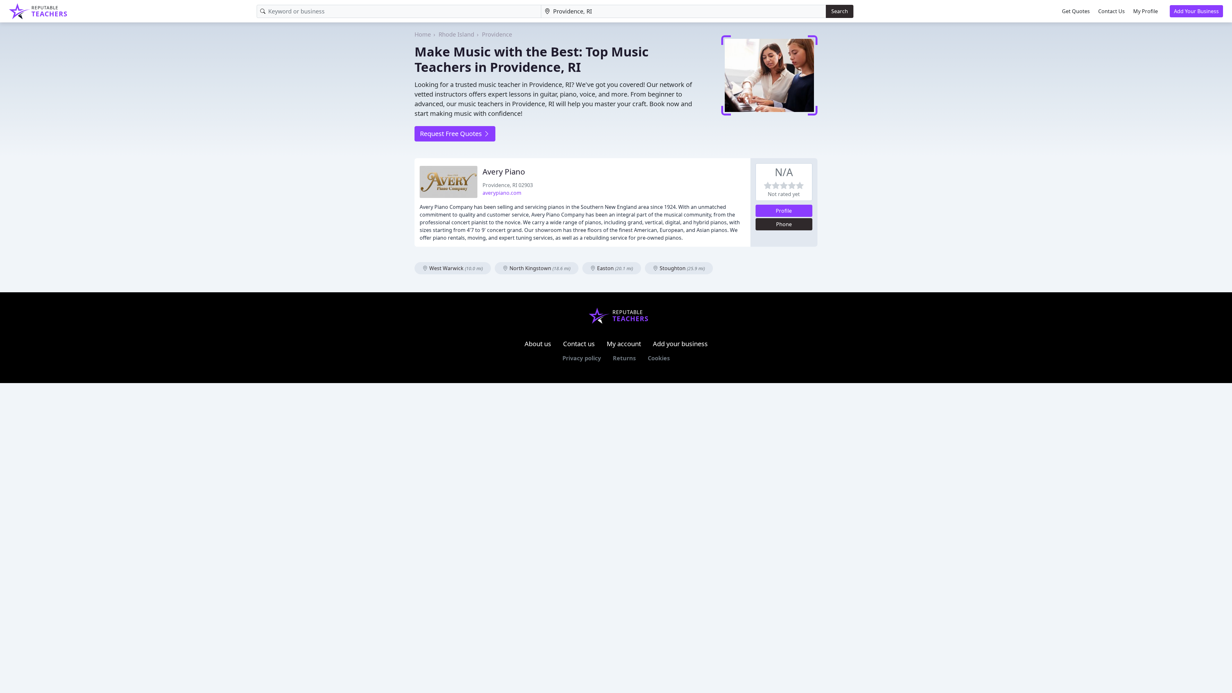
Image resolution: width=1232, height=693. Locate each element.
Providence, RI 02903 (508, 185)
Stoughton (681, 268)
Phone (784, 224)
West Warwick (455, 268)
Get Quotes (1076, 11)
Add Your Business (1196, 11)
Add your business (680, 343)
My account (624, 343)
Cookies (659, 358)
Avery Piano (504, 171)
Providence (497, 34)
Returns (624, 358)
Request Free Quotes (451, 133)
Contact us (579, 343)
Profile (784, 210)
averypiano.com (502, 192)
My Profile (1145, 11)
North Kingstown (539, 268)
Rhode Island (456, 34)
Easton (614, 268)
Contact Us (1111, 11)
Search (839, 11)
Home (423, 34)
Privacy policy (581, 358)
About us (538, 343)
